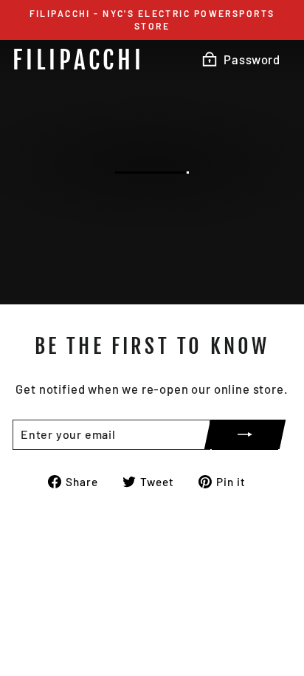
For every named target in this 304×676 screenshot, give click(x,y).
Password (252, 59)
